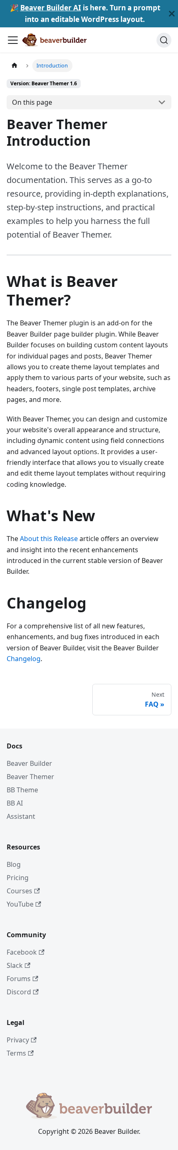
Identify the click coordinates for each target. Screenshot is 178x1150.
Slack (15, 965)
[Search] (163, 40)
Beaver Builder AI (50, 7)
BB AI (15, 803)
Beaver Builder (29, 763)
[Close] (172, 13)
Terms (16, 1053)
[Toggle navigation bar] (13, 40)
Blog (14, 864)
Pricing (18, 877)
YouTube (20, 904)
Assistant (21, 816)
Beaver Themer (30, 776)
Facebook (22, 952)
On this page (32, 102)
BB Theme (22, 789)
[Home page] (14, 65)
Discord (19, 991)
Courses (19, 890)
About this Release (49, 538)
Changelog (24, 658)
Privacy (18, 1039)
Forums (19, 978)
